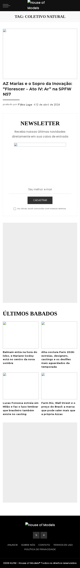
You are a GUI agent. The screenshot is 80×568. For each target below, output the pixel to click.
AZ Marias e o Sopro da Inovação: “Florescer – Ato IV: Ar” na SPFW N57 (37, 89)
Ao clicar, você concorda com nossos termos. (41, 208)
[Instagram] (43, 535)
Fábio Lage (25, 105)
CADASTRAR (40, 200)
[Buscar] (74, 5)
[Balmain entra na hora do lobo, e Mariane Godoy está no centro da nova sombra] (21, 334)
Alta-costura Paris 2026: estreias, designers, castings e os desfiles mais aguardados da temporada (58, 359)
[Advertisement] (40, 263)
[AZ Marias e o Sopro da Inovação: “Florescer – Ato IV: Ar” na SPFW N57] (40, 54)
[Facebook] (36, 535)
